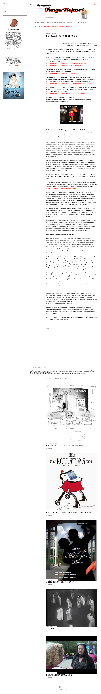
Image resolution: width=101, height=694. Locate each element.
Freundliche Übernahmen (59, 675)
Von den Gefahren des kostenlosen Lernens (68, 513)
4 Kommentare (49, 515)
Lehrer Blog (46, 26)
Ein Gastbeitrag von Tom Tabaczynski (65, 446)
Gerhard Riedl (13, 30)
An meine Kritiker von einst (60, 582)
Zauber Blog (54, 26)
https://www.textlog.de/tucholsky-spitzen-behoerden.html (61, 188)
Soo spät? (51, 628)
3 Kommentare (49, 631)
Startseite (38, 26)
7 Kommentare (49, 584)
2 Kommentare (49, 448)
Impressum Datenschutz (66, 26)
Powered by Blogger (65, 687)
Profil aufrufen (13, 65)
